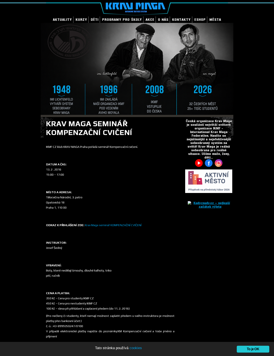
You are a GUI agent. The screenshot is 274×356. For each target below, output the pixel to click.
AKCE (150, 19)
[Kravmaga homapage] (137, 8)
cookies (136, 348)
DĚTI (94, 19)
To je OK (253, 349)
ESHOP (200, 19)
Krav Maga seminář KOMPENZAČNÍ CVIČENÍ (113, 225)
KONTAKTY (181, 19)
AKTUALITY (62, 19)
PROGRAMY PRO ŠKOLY (122, 19)
